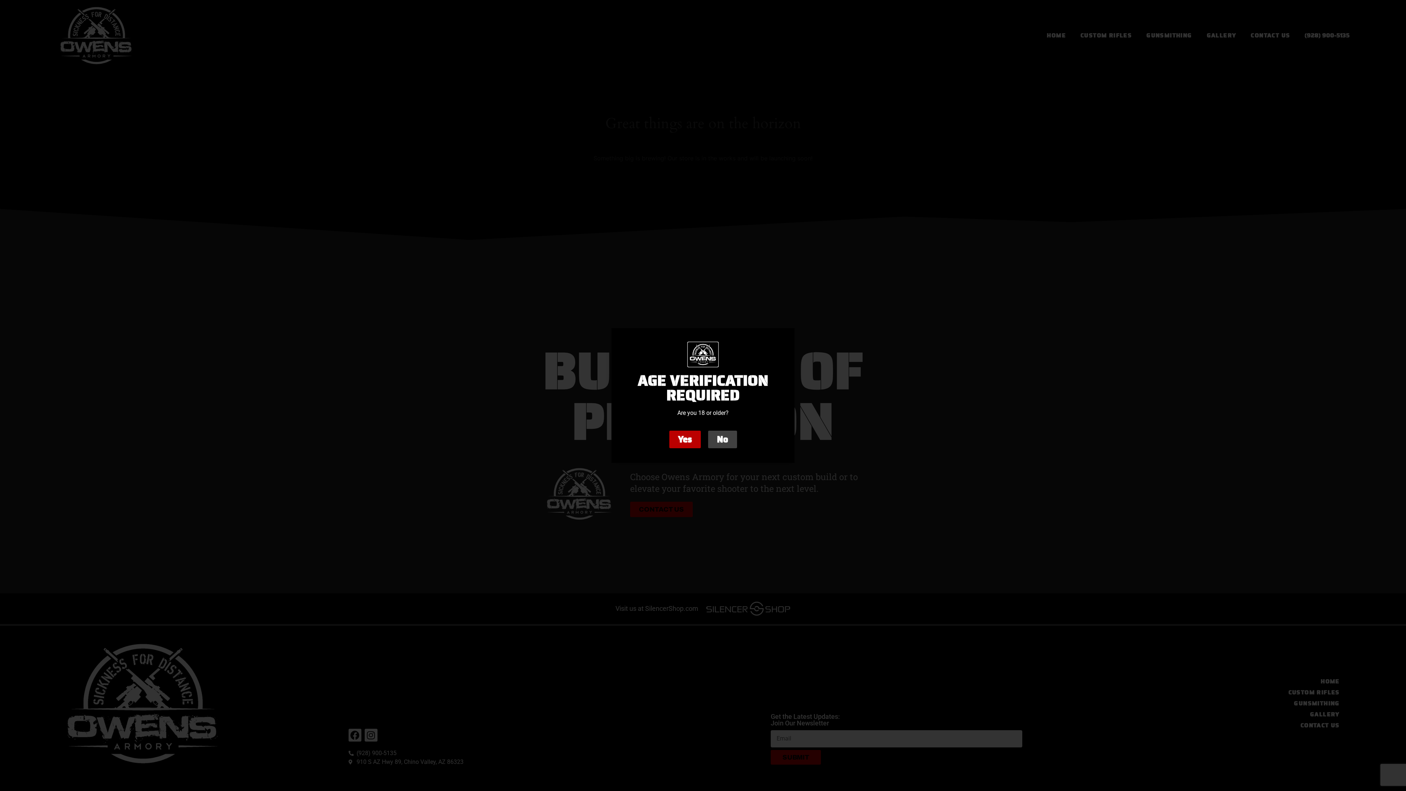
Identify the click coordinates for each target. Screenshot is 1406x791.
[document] (703, 395)
